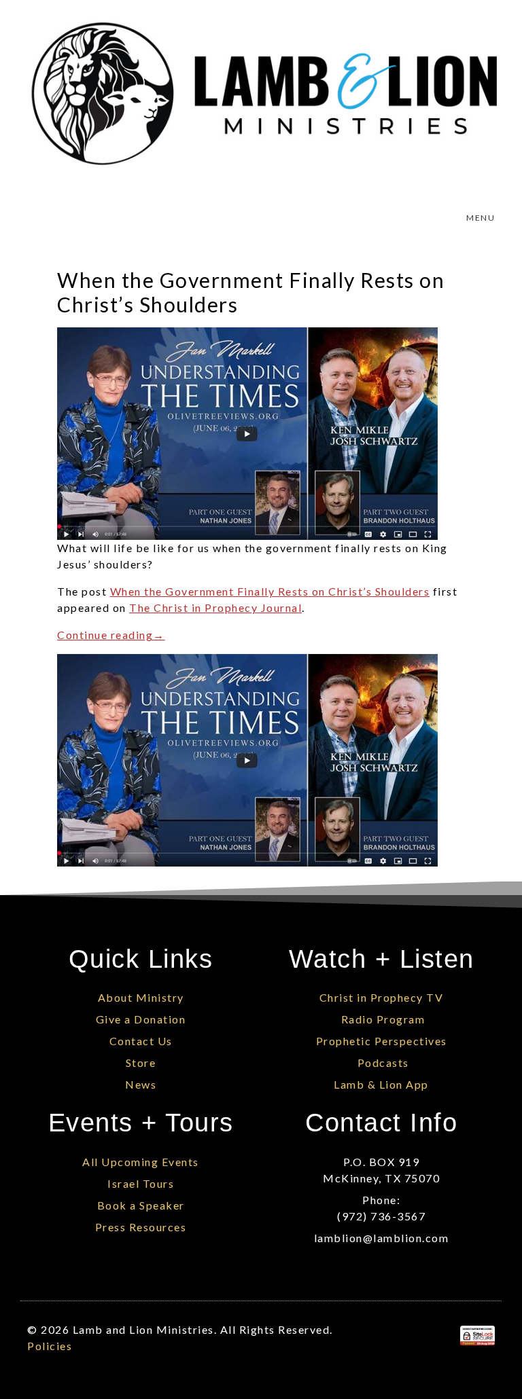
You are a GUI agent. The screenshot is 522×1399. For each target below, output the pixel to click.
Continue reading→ (111, 634)
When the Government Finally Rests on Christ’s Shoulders (270, 591)
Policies (49, 1345)
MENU (480, 218)
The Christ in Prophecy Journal (215, 607)
